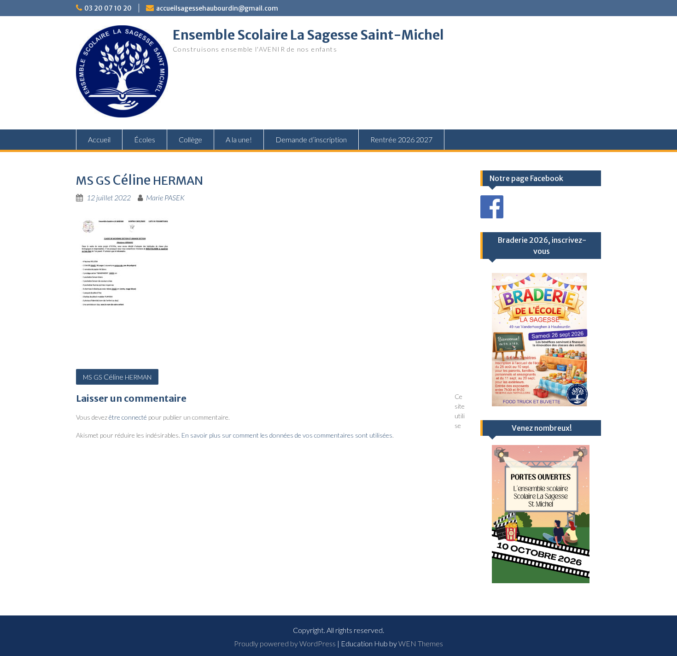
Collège (190, 139)
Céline (117, 376)
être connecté (128, 417)
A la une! (239, 139)
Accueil (99, 139)
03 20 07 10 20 (108, 8)
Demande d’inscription (311, 139)
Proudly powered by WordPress (285, 643)
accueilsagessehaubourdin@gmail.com (217, 8)
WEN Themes (420, 643)
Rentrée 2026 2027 (401, 139)
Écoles (144, 139)
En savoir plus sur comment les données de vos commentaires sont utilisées (286, 435)
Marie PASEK (165, 197)
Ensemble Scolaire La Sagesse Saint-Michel (308, 35)
